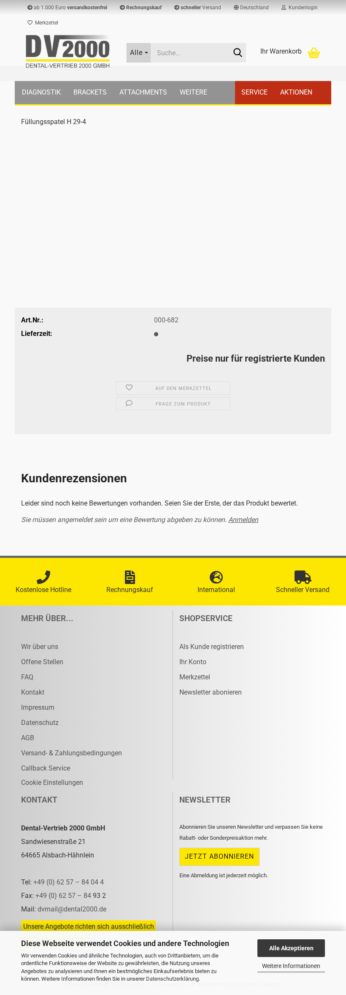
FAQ (27, 677)
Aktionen (296, 92)
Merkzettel (45, 23)
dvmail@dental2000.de (72, 909)
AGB (27, 738)
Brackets (90, 92)
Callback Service (45, 768)
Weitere (193, 92)
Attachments (143, 92)
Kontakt (32, 692)
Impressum (37, 707)
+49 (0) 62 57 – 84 (64, 896)
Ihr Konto (192, 662)
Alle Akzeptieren (291, 948)
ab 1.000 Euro (69, 8)
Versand (201, 8)
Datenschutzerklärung (172, 979)
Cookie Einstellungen (52, 783)
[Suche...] (238, 53)
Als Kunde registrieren (211, 647)
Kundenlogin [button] (302, 8)
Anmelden (243, 520)
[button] (251, 7)
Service (254, 92)
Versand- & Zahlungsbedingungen (71, 753)
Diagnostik (41, 92)
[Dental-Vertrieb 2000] (67, 51)
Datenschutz (40, 723)
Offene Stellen (42, 662)
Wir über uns (39, 647)
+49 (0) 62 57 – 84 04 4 (68, 882)
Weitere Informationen (291, 966)
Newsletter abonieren (210, 692)
